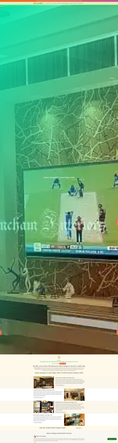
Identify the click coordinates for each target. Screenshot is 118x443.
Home (45, 3)
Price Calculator (80, 3)
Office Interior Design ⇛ (38, 422)
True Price (75, 3)
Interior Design (59, 3)
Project (51, 3)
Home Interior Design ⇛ (60, 385)
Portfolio (54, 3)
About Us (48, 3)
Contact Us (71, 3)
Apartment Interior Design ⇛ (38, 397)
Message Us (62, 363)
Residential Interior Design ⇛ (60, 412)
